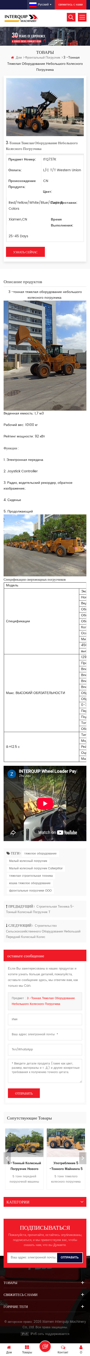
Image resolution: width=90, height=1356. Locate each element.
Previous (7, 1158)
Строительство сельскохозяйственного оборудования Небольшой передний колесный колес (43, 931)
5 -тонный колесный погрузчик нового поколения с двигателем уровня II (24, 1166)
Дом (19, 57)
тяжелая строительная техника (31, 876)
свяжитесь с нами (70, 4)
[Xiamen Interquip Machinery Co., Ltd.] (22, 18)
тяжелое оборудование (40, 853)
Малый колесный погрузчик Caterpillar (36, 868)
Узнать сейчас (25, 251)
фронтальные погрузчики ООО (30, 890)
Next (82, 1158)
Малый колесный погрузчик (28, 861)
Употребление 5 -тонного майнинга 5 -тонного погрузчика (66, 1166)
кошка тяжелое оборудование (30, 883)
